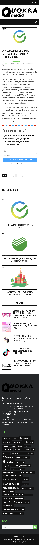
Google (7, 441)
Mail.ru (5, 446)
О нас (22, 537)
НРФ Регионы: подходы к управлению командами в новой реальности (25, 325)
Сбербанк (26, 457)
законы (13, 475)
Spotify (27, 446)
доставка (5, 475)
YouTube (30, 453)
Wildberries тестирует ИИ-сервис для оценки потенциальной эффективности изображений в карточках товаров (24, 314)
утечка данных (22, 176)
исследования (11, 483)
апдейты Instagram (18, 469)
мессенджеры (8, 491)
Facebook (24, 438)
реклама (19, 498)
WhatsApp (6, 453)
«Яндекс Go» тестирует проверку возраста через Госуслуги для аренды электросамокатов (24, 363)
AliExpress (6, 438)
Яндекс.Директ (8, 466)
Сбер (12, 176)
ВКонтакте (8, 457)
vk (33, 449)
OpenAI (13, 446)
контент (25, 484)
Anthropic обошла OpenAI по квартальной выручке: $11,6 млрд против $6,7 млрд (25, 338)
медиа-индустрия (27, 488)
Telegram (7, 449)
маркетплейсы (11, 487)
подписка (28, 495)
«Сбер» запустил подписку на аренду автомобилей (19, 226)
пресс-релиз (7, 498)
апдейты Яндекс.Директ (26, 472)
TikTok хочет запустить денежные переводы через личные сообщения (22, 350)
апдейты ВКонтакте (10, 472)
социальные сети (13, 509)
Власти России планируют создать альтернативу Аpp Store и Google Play (19, 293)
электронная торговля (13, 513)
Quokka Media (18, 542)
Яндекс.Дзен (20, 462)
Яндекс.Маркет (23, 465)
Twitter (26, 450)
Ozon (20, 446)
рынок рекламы (8, 505)
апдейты (6, 469)
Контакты (30, 539)
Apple (15, 438)
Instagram (28, 442)
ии (20, 475)
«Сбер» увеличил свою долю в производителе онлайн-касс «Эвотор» (19, 259)
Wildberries (18, 453)
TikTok (17, 449)
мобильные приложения (13, 495)
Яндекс (8, 461)
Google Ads (17, 442)
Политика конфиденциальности (14, 539)
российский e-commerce (16, 502)
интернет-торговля (15, 479)
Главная (15, 537)
